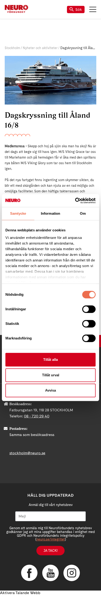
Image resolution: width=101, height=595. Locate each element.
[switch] (89, 309)
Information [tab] (50, 213)
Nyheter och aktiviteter (40, 48)
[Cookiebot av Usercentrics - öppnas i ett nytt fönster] (75, 201)
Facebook (29, 573)
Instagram (71, 573)
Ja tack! (50, 550)
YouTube (50, 573)
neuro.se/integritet (50, 539)
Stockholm (12, 48)
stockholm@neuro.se (27, 453)
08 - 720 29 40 (36, 416)
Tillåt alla (50, 360)
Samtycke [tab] (18, 213)
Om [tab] (83, 213)
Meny (92, 9)
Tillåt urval (50, 375)
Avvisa (50, 390)
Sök (78, 9)
